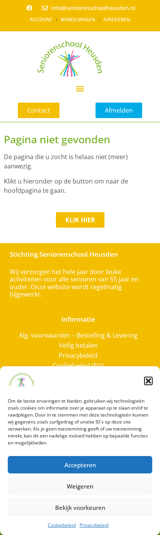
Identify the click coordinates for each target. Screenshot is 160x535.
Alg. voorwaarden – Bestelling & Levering (78, 335)
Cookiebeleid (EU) (78, 365)
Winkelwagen (78, 19)
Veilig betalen (78, 345)
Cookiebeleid (62, 525)
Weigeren (80, 486)
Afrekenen (116, 19)
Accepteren (80, 465)
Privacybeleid (94, 525)
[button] (148, 381)
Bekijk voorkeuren (80, 507)
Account (41, 19)
